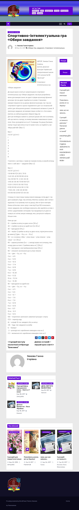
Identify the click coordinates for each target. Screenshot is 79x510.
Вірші (27, 432)
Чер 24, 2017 (46, 462)
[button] (65, 24)
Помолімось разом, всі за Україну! (64, 103)
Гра (35, 48)
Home (68, 501)
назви (34, 13)
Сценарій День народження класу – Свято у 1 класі (23, 389)
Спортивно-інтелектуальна (55, 48)
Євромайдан (46, 432)
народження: (49, 11)
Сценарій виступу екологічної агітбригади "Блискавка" (18, 345)
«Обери (30, 48)
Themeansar (12, 505)
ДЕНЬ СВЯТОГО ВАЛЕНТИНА (47, 387)
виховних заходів (14, 32)
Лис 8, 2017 (30, 462)
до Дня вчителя (14, 432)
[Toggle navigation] (60, 23)
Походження (64, 11)
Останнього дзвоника (62, 432)
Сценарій (40, 13)
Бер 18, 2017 (45, 390)
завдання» (40, 48)
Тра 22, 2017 (63, 462)
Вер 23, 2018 (13, 462)
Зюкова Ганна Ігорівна (25, 46)
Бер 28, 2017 (21, 394)
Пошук (63, 60)
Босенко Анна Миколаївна (61, 466)
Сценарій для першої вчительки (64, 93)
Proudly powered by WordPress (16, 501)
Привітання (35, 11)
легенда (56, 11)
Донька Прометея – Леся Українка (23, 406)
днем (42, 11)
